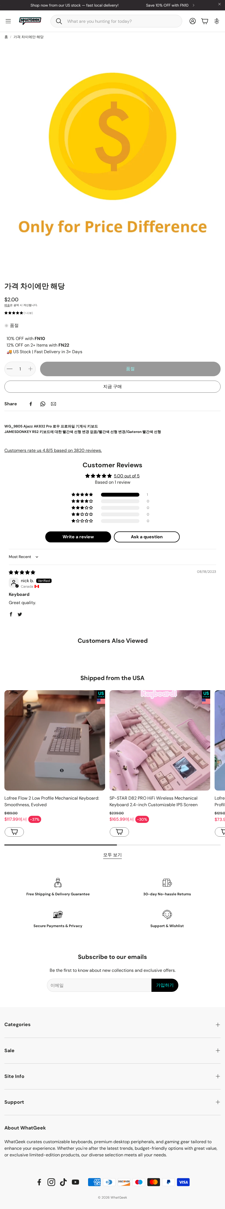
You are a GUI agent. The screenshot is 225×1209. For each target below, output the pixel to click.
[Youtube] (75, 1182)
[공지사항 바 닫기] (219, 4)
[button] (116, 21)
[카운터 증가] (30, 369)
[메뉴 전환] (8, 21)
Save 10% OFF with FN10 (138, 5)
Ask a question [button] (147, 537)
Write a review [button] (78, 537)
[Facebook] (31, 403)
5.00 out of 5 (127, 476)
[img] (22, 572)
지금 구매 (112, 386)
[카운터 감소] (10, 369)
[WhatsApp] (43, 403)
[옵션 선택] (14, 832)
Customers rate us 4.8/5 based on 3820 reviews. (53, 450)
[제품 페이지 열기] (54, 740)
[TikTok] (63, 1182)
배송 (7, 305)
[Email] (53, 403)
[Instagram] (51, 1182)
